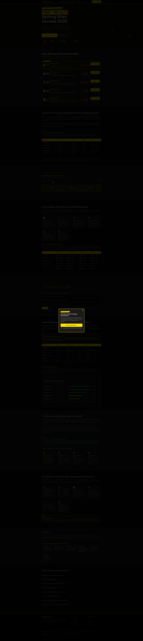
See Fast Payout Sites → (71, 325)
